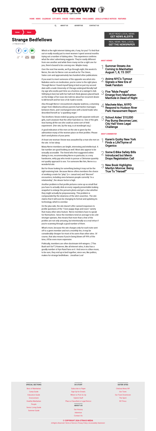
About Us (64, 25)
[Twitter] (25, 51)
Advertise (78, 25)
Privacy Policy (83, 423)
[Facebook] (18, 51)
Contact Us (94, 25)
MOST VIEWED (106, 60)
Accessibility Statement (97, 423)
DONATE (138, 3)
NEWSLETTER (125, 3)
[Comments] (32, 51)
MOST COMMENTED (109, 134)
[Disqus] (56, 288)
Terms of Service (71, 423)
